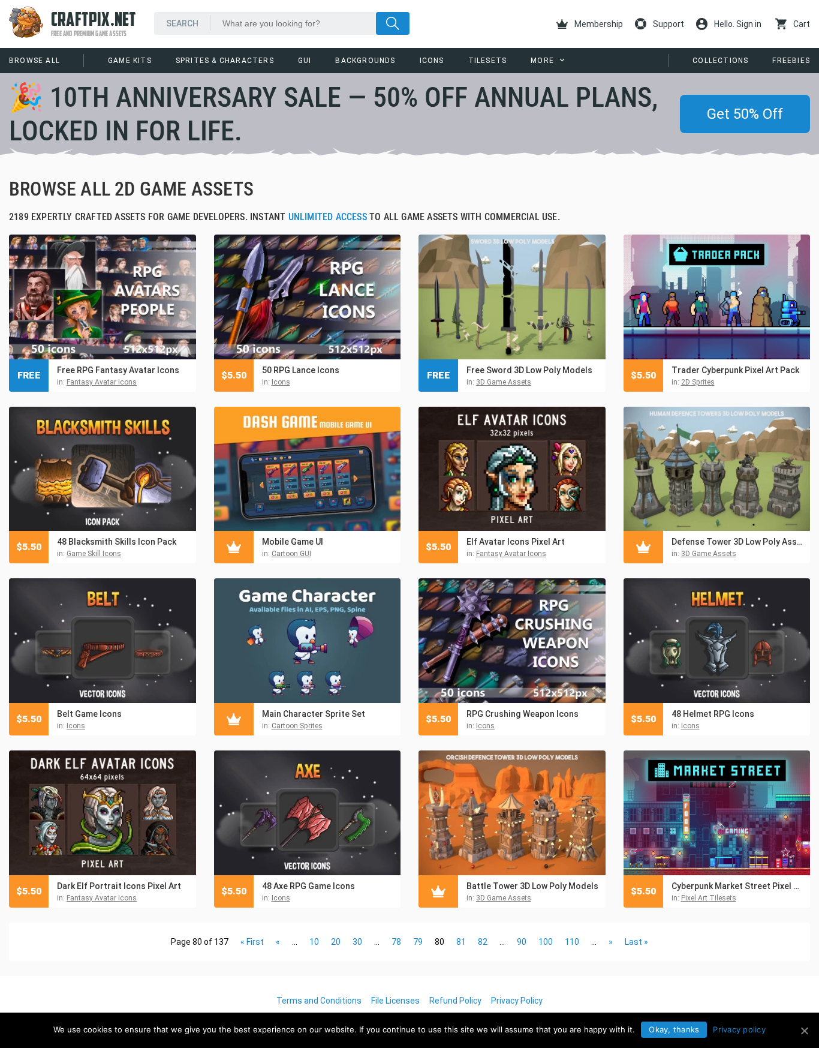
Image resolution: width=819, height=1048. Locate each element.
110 (572, 942)
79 (418, 942)
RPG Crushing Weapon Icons (522, 714)
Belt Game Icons (89, 714)
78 (396, 942)
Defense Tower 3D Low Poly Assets (738, 541)
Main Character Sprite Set (313, 714)
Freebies (791, 60)
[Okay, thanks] (804, 1031)
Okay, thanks (674, 1029)
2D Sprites (698, 382)
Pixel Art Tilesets (708, 898)
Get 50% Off (745, 114)
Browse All (34, 60)
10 (314, 942)
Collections (720, 60)
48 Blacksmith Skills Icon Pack (116, 541)
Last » (636, 942)
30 (357, 942)
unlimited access (327, 217)
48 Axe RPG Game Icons (308, 886)
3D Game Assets (503, 382)
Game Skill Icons (94, 553)
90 (521, 942)
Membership (598, 24)
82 (482, 942)
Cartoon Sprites (297, 726)
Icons (432, 60)
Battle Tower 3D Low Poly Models (532, 886)
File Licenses (395, 1000)
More (542, 60)
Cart (800, 24)
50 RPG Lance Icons (300, 370)
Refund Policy (455, 1000)
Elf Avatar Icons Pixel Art (515, 541)
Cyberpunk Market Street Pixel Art (738, 886)
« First (252, 942)
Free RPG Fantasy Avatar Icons (118, 370)
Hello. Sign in (736, 24)
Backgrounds (365, 60)
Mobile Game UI (292, 541)
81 (461, 942)
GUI (305, 60)
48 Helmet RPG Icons (713, 714)
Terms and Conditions (319, 1000)
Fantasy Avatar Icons (102, 382)
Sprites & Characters (225, 60)
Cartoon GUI (291, 553)
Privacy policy (739, 1029)
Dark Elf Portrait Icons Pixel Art (119, 886)
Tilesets (487, 60)
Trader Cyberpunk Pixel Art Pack (735, 370)
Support (667, 24)
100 (545, 942)
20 (336, 942)
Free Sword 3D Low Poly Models (529, 370)
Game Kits (130, 60)
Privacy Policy (517, 1000)
